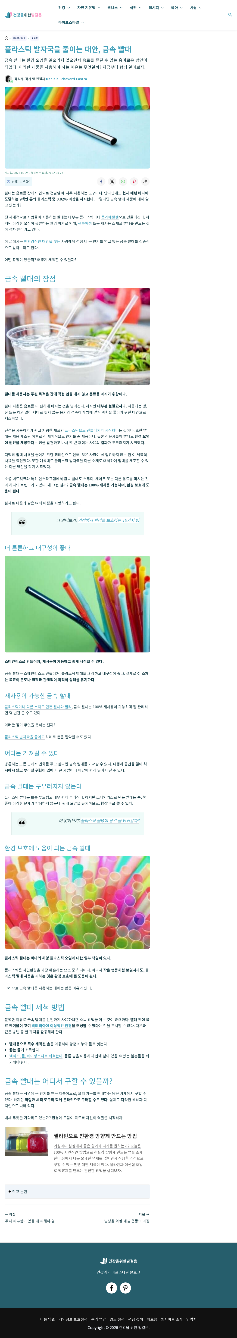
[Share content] (145, 181)
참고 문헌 (19, 1191)
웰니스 (112, 7)
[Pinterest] (125, 1288)
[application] (67, 7)
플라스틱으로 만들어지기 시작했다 (92, 430)
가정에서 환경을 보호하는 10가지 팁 (108, 520)
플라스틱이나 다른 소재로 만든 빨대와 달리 (38, 706)
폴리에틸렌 (110, 217)
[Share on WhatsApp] (123, 181)
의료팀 (152, 1319)
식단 (133, 7)
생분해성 (85, 223)
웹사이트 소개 (172, 1319)
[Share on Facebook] (101, 181)
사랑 (193, 7)
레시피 (154, 7)
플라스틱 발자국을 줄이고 (25, 737)
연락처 (191, 1319)
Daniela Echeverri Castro (66, 78)
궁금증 (34, 38)
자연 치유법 (86, 7)
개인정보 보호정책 (73, 1319)
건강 (61, 7)
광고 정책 (117, 1319)
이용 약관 (47, 1319)
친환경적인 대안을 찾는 (42, 241)
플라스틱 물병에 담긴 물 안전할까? (110, 820)
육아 (174, 7)
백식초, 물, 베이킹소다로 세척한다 (35, 1056)
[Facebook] (111, 1288)
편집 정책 (135, 1319)
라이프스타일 (68, 22)
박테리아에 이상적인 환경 (52, 1025)
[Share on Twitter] (112, 181)
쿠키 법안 (98, 1319)
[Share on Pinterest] (134, 181)
